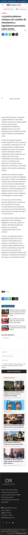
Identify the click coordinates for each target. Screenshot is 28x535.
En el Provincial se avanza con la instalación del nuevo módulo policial (18, 327)
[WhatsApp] (9, 34)
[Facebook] (2, 34)
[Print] (16, 34)
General (4, 13)
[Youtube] (13, 522)
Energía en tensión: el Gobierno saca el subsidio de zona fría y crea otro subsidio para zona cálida (14, 393)
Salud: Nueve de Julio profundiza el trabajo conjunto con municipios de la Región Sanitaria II (13, 461)
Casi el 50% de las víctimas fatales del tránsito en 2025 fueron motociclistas (17, 320)
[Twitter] (6, 34)
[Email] (13, 34)
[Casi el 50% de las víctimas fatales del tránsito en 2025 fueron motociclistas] (5, 320)
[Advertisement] (14, 52)
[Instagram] (6, 522)
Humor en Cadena (7, 411)
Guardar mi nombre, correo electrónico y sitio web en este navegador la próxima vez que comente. (13, 365)
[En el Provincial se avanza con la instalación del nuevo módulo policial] (5, 327)
